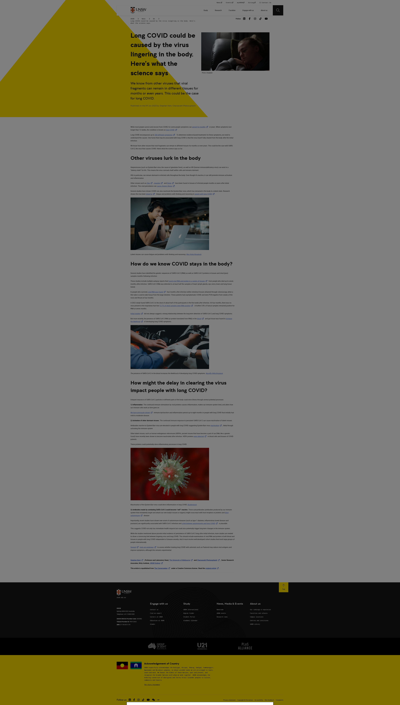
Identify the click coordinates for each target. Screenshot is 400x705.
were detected (200, 436)
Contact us (154, 610)
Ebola (171, 183)
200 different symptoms (165, 135)
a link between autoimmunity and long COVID (200, 523)
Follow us (122, 700)
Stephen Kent (137, 560)
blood (201, 318)
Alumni (152, 624)
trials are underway (148, 547)
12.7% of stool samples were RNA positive (177, 306)
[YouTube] (266, 18)
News (144, 19)
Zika (150, 183)
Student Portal (189, 617)
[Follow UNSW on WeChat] (153, 699)
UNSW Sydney (157, 563)
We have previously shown (142, 412)
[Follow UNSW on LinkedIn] (129, 699)
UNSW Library (255, 624)
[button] (283, 587)
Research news (222, 617)
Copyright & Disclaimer (245, 700)
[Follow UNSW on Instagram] (138, 699)
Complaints (279, 700)
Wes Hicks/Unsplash (193, 254)
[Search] (278, 10)
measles (158, 183)
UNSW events (221, 613)
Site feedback (269, 700)
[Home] (138, 10)
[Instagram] (255, 18)
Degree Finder (188, 613)
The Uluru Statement (152, 685)
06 (154, 19)
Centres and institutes (259, 620)
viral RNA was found (157, 292)
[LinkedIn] (244, 18)
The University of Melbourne (181, 560)
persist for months (200, 127)
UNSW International (190, 610)
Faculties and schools (259, 613)
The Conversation (162, 568)
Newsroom (220, 610)
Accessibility (259, 700)
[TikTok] (260, 18)
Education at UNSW (157, 620)
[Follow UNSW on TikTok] (143, 699)
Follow (238, 19)
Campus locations (256, 617)
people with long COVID (205, 194)
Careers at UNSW (156, 617)
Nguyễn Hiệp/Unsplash (214, 373)
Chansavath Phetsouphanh (209, 560)
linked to (151, 194)
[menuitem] (206, 10)
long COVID (172, 130)
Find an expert (156, 613)
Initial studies (137, 313)
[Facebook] (249, 18)
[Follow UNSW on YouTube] (148, 699)
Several (135, 547)
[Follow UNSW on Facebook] (134, 699)
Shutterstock (192, 505)
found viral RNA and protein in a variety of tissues (188, 281)
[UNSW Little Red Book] (158, 699)
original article (212, 568)
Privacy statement (229, 700)
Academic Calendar (190, 620)
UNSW (132, 19)
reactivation (216, 425)
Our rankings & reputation (260, 610)
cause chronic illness (166, 186)
